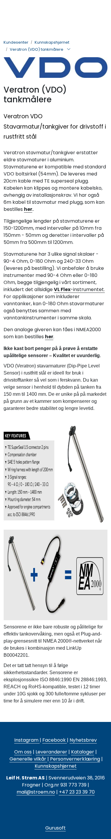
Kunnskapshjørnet (56, 766)
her (28, 209)
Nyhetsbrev (83, 740)
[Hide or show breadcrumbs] (68, 49)
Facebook (54, 740)
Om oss (23, 751)
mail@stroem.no (36, 792)
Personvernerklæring (74, 759)
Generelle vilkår (27, 759)
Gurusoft (55, 828)
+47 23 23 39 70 (77, 792)
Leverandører (51, 751)
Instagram (27, 740)
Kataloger (82, 751)
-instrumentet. (79, 289)
